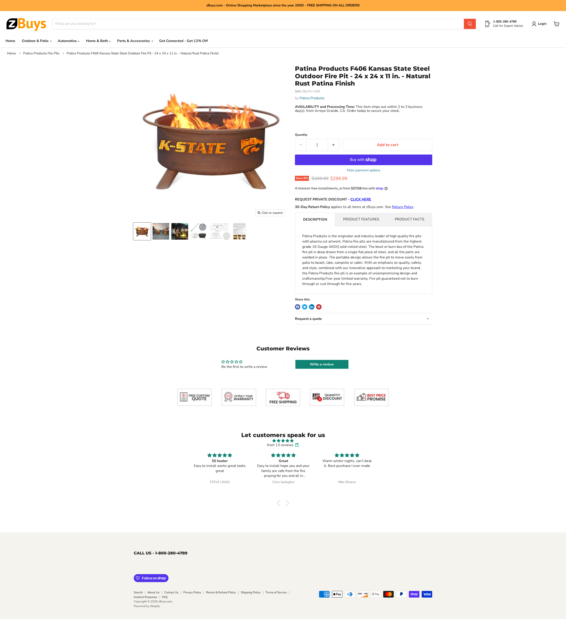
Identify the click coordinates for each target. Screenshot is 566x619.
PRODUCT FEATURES (361, 219)
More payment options (363, 170)
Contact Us (171, 592)
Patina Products (312, 98)
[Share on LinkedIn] (311, 307)
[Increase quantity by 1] (333, 145)
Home (10, 40)
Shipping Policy (251, 592)
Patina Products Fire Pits (41, 53)
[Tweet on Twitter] (304, 307)
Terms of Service (276, 592)
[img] (283, 441)
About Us (153, 592)
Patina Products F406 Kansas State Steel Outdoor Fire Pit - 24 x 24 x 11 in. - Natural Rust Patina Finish (143, 53)
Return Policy (402, 206)
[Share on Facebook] (297, 307)
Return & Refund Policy (221, 592)
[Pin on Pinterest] (318, 307)
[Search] (470, 24)
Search (138, 592)
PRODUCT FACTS (409, 219)
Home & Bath (97, 40)
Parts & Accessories (134, 40)
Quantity (301, 135)
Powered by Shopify (147, 606)
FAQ (165, 597)
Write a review (322, 364)
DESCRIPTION (315, 219)
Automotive (68, 40)
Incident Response (145, 597)
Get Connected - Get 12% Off (183, 40)
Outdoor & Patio (35, 40)
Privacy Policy (192, 592)
